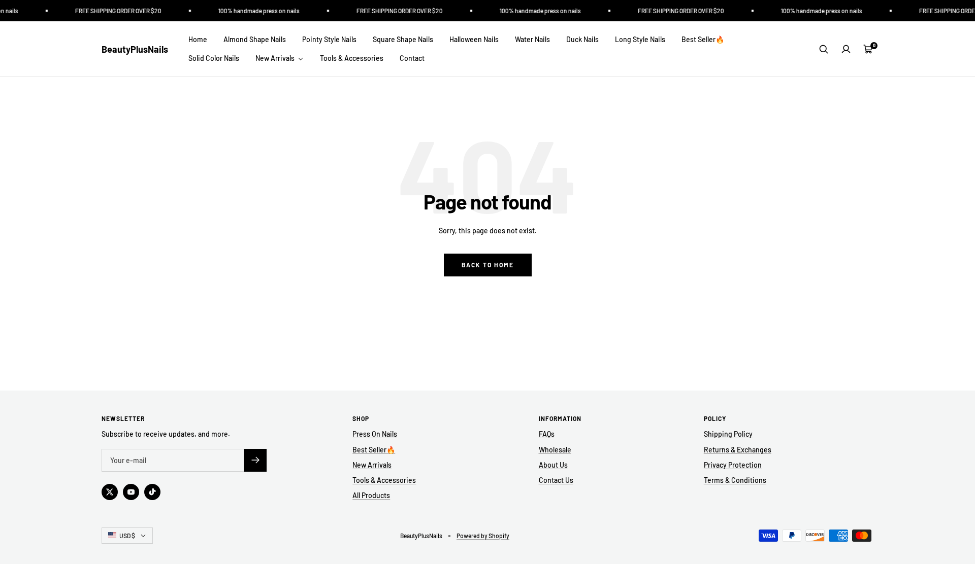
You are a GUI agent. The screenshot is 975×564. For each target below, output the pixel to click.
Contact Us (556, 480)
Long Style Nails (640, 39)
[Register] (255, 460)
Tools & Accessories (351, 58)
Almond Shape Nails (254, 39)
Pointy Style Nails (329, 39)
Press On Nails (374, 434)
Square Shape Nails (403, 39)
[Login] (846, 49)
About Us (553, 465)
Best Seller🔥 (702, 39)
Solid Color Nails (213, 58)
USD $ (127, 535)
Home (197, 39)
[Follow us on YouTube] (131, 492)
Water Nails (532, 39)
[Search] (824, 49)
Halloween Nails (474, 39)
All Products (371, 495)
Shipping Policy (728, 434)
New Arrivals (275, 58)
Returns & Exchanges (737, 449)
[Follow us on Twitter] (110, 492)
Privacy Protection (733, 465)
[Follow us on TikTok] (152, 492)
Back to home (488, 264)
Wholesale (555, 449)
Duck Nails (582, 39)
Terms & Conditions (735, 480)
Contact (412, 58)
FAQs (547, 434)
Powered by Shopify (483, 535)
